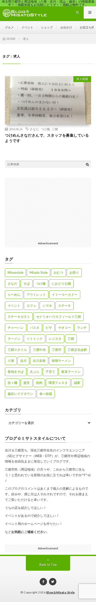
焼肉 (39, 383)
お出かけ (66, 27)
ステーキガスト (19, 317)
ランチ (82, 328)
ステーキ (64, 305)
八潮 (11, 361)
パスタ (34, 328)
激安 (26, 383)
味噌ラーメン (61, 361)
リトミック (35, 339)
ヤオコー (64, 328)
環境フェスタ (58, 383)
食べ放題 (45, 394)
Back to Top (48, 565)
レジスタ (55, 339)
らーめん (14, 294)
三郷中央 (39, 350)
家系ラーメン (70, 372)
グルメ (9, 27)
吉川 (23, 361)
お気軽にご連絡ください (29, 532)
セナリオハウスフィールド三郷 (58, 317)
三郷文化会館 (77, 350)
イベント (27, 27)
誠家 (77, 383)
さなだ (34, 129)
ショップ (47, 27)
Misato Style (39, 272)
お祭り (74, 272)
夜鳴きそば (16, 372)
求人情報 (82, 79)
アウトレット (36, 294)
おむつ (58, 272)
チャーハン (16, 328)
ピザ (49, 328)
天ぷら (34, 372)
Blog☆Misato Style (60, 592)
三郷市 (57, 350)
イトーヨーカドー (65, 294)
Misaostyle (15, 272)
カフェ (31, 305)
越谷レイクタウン (20, 394)
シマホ (47, 305)
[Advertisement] (48, 208)
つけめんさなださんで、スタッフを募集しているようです (47, 138)
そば (26, 283)
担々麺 (12, 383)
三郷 (55, 129)
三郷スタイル (17, 350)
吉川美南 (39, 361)
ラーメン (14, 339)
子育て (50, 372)
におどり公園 (61, 283)
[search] (87, 164)
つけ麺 (45, 129)
